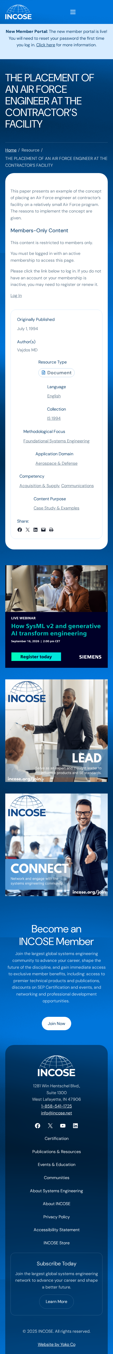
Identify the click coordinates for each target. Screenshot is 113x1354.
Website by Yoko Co (56, 1344)
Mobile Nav (72, 12)
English (54, 396)
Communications (77, 485)
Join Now (56, 1023)
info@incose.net (56, 1113)
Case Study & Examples (56, 508)
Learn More (56, 1301)
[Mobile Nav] (72, 12)
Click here (45, 45)
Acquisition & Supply (39, 485)
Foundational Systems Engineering (56, 441)
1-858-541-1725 (56, 1106)
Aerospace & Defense (56, 463)
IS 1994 (54, 418)
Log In (16, 295)
